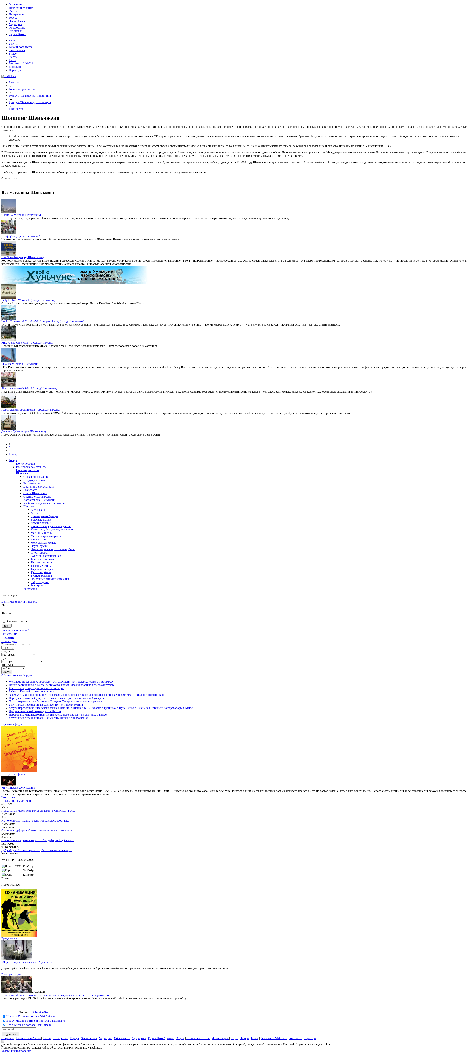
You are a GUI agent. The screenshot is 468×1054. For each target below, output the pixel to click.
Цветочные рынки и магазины (50, 578)
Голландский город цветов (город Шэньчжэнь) (30, 409)
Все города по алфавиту (31, 466)
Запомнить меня (16, 621)
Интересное (16, 14)
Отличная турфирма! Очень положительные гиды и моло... (38, 830)
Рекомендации (32, 483)
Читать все (8, 797)
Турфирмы (15, 30)
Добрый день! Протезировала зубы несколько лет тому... (36, 850)
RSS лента (7, 637)
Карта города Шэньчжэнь (39, 499)
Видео (13, 53)
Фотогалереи (17, 50)
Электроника (39, 585)
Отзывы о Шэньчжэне (37, 496)
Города (13, 17)
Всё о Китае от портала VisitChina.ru (29, 1024)
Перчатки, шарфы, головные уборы (53, 549)
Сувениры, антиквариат (46, 555)
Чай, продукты (40, 582)
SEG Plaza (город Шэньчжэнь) (20, 363)
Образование (17, 27)
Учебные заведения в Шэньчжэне (44, 503)
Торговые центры (42, 569)
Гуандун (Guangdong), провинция (30, 95)
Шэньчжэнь (16, 108)
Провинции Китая (27, 470)
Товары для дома (41, 562)
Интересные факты (13, 774)
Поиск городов (25, 463)
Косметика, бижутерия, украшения (52, 529)
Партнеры (15, 70)
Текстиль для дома (42, 559)
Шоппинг (29, 506)
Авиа (12, 40)
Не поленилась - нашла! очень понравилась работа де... (35, 820)
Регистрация (9, 633)
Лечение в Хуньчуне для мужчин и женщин (36, 688)
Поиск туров (9, 641)
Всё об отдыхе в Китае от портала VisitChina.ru (35, 1020)
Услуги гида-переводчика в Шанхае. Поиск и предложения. (46, 704)
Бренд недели (9, 938)
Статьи (13, 11)
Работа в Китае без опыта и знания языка (34, 691)
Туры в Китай (17, 34)
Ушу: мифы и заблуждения (18, 787)
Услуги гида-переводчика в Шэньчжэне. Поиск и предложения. (48, 717)
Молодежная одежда (43, 542)
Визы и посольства (21, 47)
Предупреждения (34, 480)
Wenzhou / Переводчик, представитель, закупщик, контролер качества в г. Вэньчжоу (61, 681)
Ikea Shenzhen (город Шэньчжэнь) (22, 257)
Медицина (15, 24)
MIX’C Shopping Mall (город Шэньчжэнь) (27, 342)
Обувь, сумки (39, 546)
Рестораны (30, 588)
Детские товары (41, 522)
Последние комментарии (17, 800)
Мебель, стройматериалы (46, 536)
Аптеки (35, 513)
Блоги (12, 60)
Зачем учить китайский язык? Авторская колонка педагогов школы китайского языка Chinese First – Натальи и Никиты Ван (86, 694)
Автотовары (38, 509)
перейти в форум (12, 724)
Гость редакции (11, 974)
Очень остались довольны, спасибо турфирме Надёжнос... (37, 840)
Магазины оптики (42, 532)
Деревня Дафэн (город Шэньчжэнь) (23, 431)
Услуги (13, 43)
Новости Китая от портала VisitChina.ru (31, 1016)
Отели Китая (17, 21)
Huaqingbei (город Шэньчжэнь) (20, 236)
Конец (13, 454)
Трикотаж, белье (41, 572)
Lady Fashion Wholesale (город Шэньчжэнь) (28, 300)
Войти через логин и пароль (19, 601)
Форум (13, 56)
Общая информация (35, 476)
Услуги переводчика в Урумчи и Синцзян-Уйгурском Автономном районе (55, 701)
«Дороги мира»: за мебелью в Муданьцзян (27, 962)
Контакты (15, 66)
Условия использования (16, 1050)
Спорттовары (39, 552)
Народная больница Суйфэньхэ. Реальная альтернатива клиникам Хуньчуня (56, 698)
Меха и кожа (38, 539)
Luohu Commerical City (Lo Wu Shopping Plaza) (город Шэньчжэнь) (42, 321)
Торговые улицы (41, 565)
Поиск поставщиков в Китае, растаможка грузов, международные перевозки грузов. (61, 684)
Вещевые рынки (41, 519)
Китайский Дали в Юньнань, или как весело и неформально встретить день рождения (55, 995)
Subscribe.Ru (40, 1012)
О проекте (15, 4)
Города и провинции (22, 89)
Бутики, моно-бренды (44, 516)
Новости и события (21, 7)
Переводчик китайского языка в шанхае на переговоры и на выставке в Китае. (58, 714)
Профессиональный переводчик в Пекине (35, 711)
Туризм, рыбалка (41, 575)
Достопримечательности (38, 486)
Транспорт (30, 489)
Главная (14, 82)
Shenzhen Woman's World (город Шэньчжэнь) (29, 388)
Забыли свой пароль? (15, 630)
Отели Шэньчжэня (35, 493)
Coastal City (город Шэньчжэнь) (21, 214)
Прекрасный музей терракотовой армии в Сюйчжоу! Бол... (38, 810)
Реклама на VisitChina (22, 63)
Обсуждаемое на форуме (16, 675)
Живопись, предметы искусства (51, 526)
